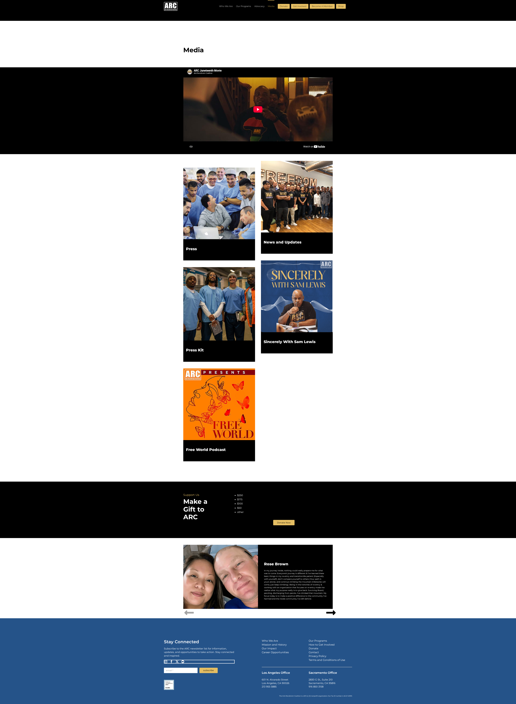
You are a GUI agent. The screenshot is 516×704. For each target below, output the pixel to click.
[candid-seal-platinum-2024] (169, 681)
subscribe (208, 670)
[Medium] (182, 661)
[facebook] (171, 661)
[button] (348, 6)
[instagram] (165, 661)
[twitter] (177, 661)
